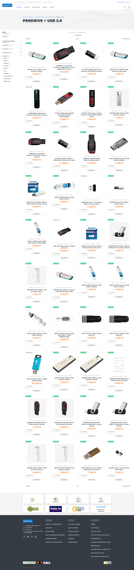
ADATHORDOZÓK (50, 17)
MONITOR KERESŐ (73, 528)
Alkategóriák (7, 52)
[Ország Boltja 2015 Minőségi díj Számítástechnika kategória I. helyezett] (78, 499)
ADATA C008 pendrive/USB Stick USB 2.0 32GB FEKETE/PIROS (64, 114)
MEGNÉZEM (37, 81)
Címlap (24, 17)
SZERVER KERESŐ (72, 542)
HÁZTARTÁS (49, 528)
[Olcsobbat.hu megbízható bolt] (78, 509)
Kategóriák (7, 49)
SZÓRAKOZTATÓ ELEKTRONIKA (54, 542)
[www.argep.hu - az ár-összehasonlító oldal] (55, 509)
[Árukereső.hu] (101, 507)
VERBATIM (7, 81)
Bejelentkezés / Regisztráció (124, 2)
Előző (28, 38)
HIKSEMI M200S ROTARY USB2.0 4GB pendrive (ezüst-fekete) (119, 424)
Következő (126, 38)
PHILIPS (6, 68)
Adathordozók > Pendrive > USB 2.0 (37, 67)
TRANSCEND (8, 78)
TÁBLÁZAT (5, 36)
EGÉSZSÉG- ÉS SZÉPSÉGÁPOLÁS (54, 524)
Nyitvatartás (95, 528)
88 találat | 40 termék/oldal (78, 32)
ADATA (7, 58)
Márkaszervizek (95, 545)
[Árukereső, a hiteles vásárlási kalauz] (33, 509)
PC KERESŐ (71, 538)
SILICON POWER (9, 76)
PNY (5, 71)
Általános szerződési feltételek (101, 542)
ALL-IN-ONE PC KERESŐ (74, 524)
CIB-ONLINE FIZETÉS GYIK (97, 553)
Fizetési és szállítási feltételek (100, 535)
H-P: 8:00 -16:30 (49, 2)
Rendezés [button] (79, 35)
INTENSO (7, 66)
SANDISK (7, 73)
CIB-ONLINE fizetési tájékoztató (100, 549)
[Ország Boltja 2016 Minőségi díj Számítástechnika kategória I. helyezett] (101, 499)
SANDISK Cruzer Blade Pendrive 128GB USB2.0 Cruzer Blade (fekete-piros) (64, 67)
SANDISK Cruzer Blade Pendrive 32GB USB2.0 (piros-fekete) (37, 155)
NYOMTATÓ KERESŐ (73, 535)
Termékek (7, 45)
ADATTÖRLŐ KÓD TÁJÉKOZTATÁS (100, 556)
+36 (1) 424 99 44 (20, 2)
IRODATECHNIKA (50, 531)
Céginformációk (95, 538)
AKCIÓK (52, 7)
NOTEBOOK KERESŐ (73, 531)
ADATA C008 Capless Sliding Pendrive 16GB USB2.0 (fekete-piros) (91, 114)
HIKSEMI (7, 63)
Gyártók (5, 56)
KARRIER (45, 7)
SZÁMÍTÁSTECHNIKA (39, 17)
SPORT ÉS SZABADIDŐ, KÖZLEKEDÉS (55, 535)
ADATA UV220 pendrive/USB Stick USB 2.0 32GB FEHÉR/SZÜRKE (64, 335)
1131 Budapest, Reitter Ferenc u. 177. (35, 2)
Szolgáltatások (96, 531)
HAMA (6, 60)
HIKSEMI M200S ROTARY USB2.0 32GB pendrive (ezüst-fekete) (91, 424)
